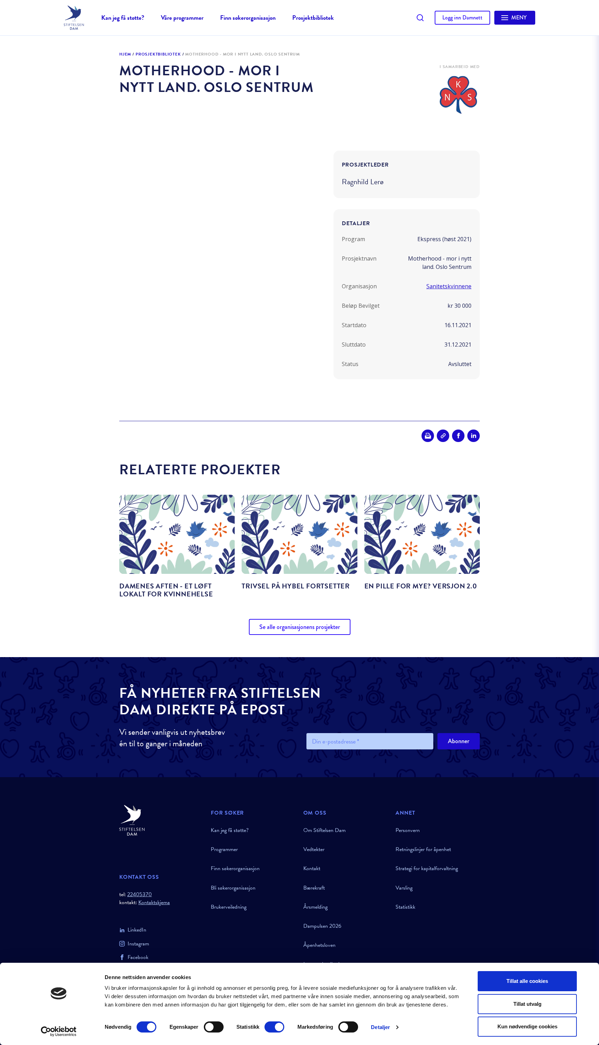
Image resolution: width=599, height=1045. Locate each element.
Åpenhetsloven (319, 945)
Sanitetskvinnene (448, 286)
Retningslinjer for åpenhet (423, 849)
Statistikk (405, 907)
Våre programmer (182, 17)
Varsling (404, 888)
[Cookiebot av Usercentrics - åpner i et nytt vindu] (58, 1031)
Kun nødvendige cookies (527, 1026)
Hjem (125, 54)
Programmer (224, 849)
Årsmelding (315, 907)
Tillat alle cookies (527, 981)
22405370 (139, 894)
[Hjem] (160, 820)
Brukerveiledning (228, 907)
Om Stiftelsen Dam (324, 830)
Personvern (408, 830)
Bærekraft (314, 888)
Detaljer (380, 1027)
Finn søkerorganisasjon (248, 17)
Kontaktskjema (154, 903)
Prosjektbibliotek (313, 17)
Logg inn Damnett (462, 18)
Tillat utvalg (527, 1004)
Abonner (458, 741)
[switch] (214, 1027)
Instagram (138, 944)
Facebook (138, 957)
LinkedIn (137, 930)
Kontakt (311, 868)
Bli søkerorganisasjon (233, 888)
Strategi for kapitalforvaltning (427, 868)
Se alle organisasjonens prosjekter (299, 626)
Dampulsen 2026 (322, 926)
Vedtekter (313, 849)
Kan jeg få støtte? (122, 17)
